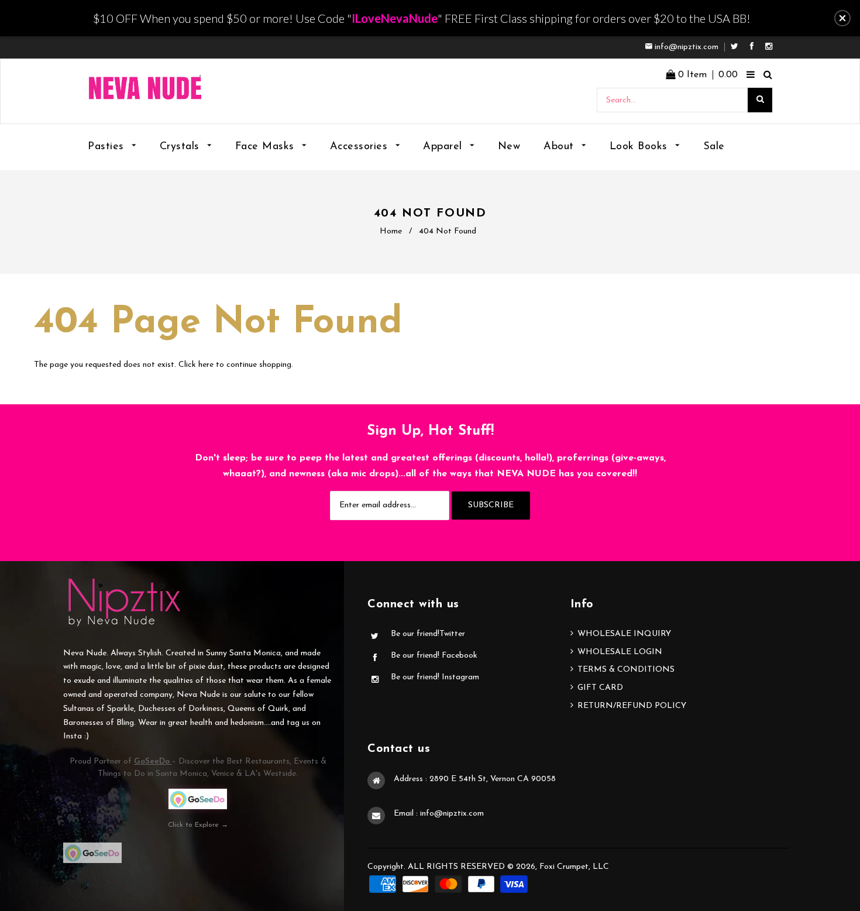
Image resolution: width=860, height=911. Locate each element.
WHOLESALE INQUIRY (624, 634)
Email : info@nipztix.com (439, 813)
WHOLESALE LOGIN (619, 652)
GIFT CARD (600, 687)
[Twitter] (737, 47)
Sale (714, 147)
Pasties (108, 147)
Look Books (641, 147)
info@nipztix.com (686, 47)
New (509, 147)
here (206, 364)
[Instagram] (768, 47)
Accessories (360, 147)
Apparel (444, 147)
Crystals (182, 147)
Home (391, 231)
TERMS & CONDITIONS (626, 669)
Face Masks (266, 147)
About (560, 147)
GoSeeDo (153, 761)
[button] (842, 18)
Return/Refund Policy (631, 706)
